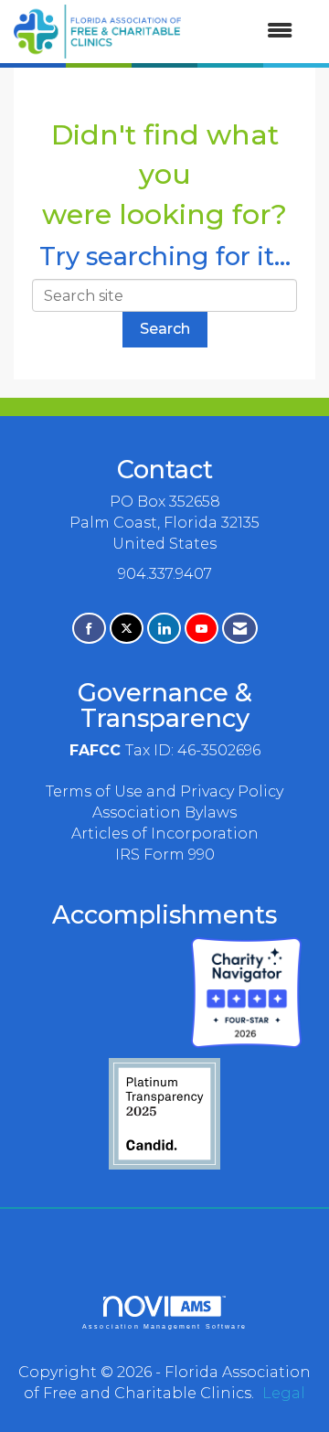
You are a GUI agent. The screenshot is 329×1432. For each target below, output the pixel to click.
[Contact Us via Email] (240, 629)
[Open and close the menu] (246, 31)
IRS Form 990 (165, 854)
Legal (283, 1393)
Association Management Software (164, 1326)
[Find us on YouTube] (201, 629)
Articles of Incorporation (165, 833)
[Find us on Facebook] (89, 629)
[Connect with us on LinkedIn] (164, 629)
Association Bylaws (164, 812)
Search (165, 328)
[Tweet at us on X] (126, 629)
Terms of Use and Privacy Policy (164, 791)
